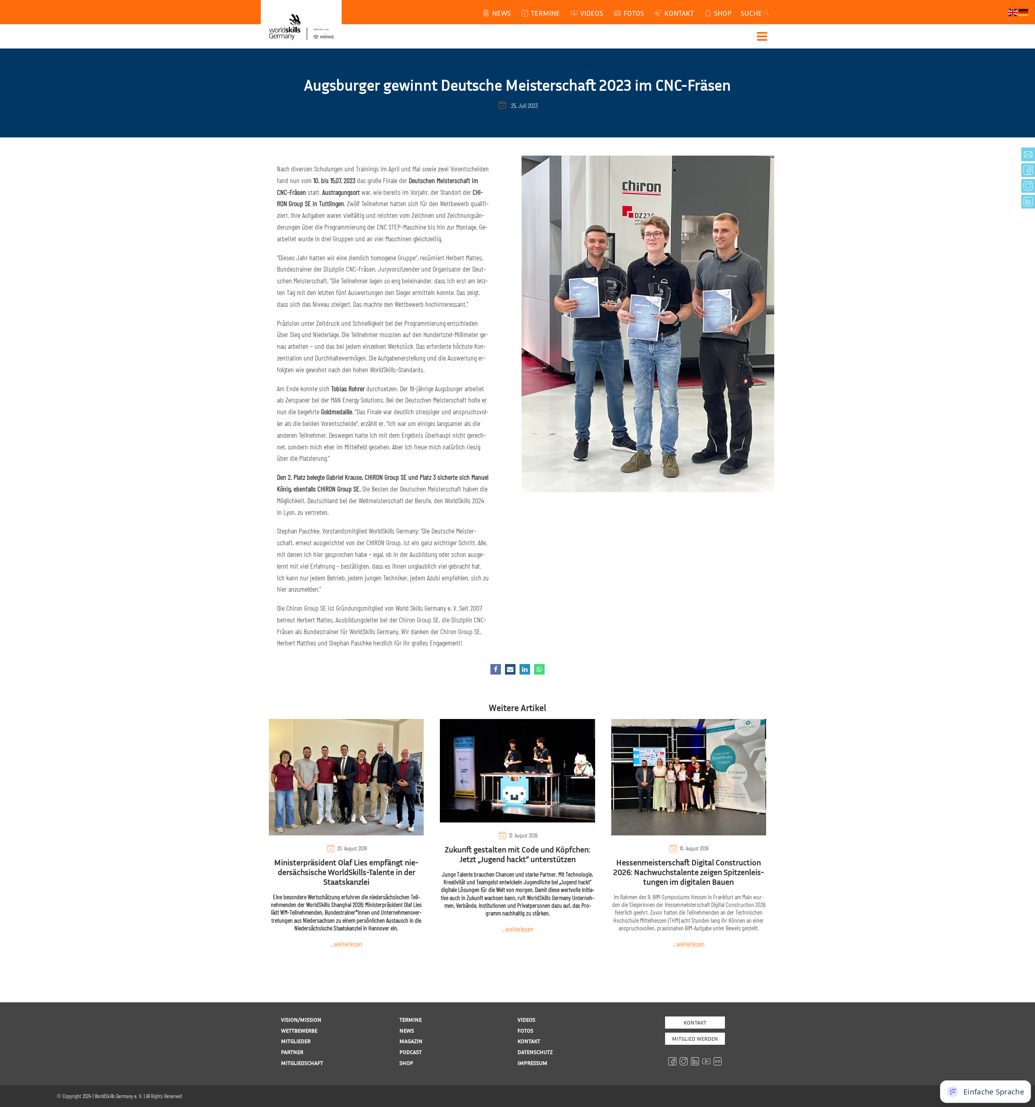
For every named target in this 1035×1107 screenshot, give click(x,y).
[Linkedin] (525, 669)
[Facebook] (495, 669)
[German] (1023, 11)
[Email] (510, 669)
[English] (1013, 11)
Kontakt (695, 1022)
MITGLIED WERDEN (695, 1038)
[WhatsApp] (539, 669)
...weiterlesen (346, 943)
